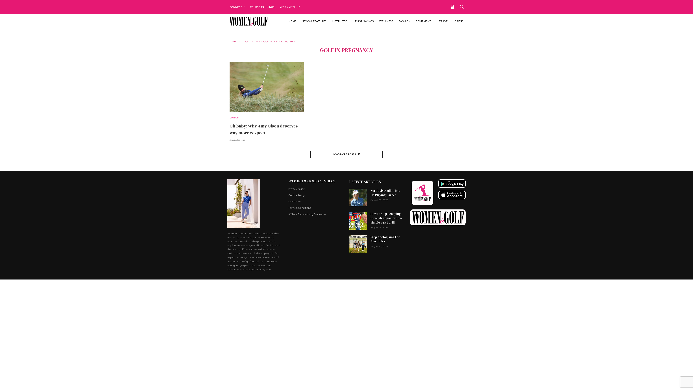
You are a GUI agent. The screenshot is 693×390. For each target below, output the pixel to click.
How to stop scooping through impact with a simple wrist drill (386, 218)
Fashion (404, 21)
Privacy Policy (296, 189)
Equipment (423, 21)
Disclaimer (294, 201)
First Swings (364, 21)
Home (292, 21)
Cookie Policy (296, 195)
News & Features (314, 21)
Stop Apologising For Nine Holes (385, 239)
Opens (458, 21)
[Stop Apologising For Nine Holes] (358, 244)
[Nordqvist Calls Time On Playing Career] (358, 197)
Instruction (341, 21)
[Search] (461, 7)
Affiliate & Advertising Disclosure (307, 214)
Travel (444, 21)
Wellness (386, 21)
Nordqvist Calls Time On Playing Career (385, 192)
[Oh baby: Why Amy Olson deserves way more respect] (267, 87)
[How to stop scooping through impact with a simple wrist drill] (358, 220)
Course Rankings (262, 7)
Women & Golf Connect (312, 181)
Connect (236, 7)
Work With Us (290, 7)
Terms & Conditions (299, 208)
